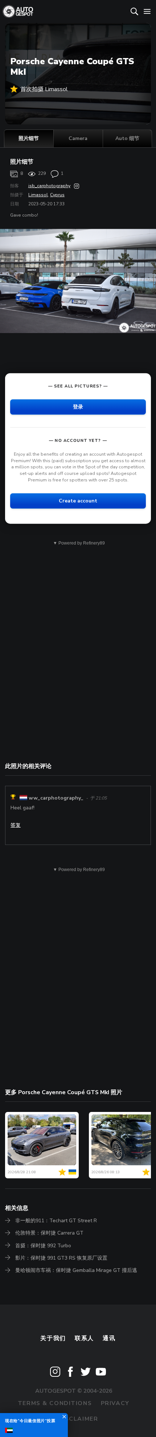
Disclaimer (78, 1419)
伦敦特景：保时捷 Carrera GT (49, 1232)
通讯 (109, 1338)
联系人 (84, 1338)
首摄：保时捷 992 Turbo (43, 1245)
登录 (78, 406)
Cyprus (57, 195)
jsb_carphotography (49, 186)
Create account (78, 500)
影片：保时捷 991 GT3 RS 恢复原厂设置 (61, 1258)
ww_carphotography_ (56, 798)
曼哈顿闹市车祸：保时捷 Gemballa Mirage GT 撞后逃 (76, 1270)
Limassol (38, 195)
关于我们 (53, 1338)
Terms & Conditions (55, 1403)
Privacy (115, 1403)
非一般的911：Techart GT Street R (56, 1220)
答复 (16, 825)
